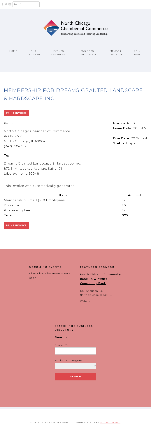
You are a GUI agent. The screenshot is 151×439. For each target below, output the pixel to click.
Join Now (137, 53)
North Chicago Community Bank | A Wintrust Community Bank (100, 279)
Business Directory (86, 53)
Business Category (68, 360)
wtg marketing (110, 422)
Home (13, 51)
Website (85, 301)
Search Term (64, 345)
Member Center (115, 53)
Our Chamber (33, 53)
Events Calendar (59, 53)
